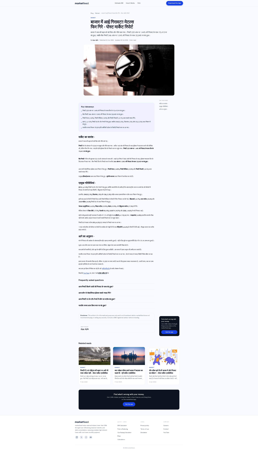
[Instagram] (86, 437)
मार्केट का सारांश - (163, 103)
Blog (92, 13)
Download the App (174, 3)
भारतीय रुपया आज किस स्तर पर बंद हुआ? (92, 305)
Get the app (169, 332)
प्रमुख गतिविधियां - (164, 106)
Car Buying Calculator (124, 432)
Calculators (121, 439)
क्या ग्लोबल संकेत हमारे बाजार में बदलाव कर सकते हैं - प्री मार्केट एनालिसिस (129, 371)
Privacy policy (144, 425)
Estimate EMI (119, 3)
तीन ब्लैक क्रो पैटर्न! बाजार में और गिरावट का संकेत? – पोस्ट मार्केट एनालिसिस (162, 371)
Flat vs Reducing (123, 429)
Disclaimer (143, 432)
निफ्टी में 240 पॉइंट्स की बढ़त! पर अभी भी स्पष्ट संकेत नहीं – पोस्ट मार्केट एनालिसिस (94, 371)
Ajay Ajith (95, 40)
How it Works (130, 3)
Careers (166, 425)
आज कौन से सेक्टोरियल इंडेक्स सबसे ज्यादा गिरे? (95, 293)
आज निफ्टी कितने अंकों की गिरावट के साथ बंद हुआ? (96, 286)
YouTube (86, 273)
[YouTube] (91, 437)
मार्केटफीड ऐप (106, 269)
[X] (81, 437)
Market (97, 13)
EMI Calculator (122, 425)
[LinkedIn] (77, 437)
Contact (166, 429)
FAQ (139, 3)
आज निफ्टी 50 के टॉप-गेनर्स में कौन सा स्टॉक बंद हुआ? (97, 299)
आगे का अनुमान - (163, 109)
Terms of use (144, 429)
